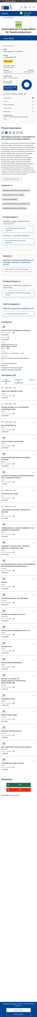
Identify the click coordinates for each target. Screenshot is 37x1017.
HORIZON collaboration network (12, 370)
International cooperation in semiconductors (16, 190)
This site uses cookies (10, 1003)
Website (5, 366)
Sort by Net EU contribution (18, 381)
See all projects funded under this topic (17, 269)
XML (19, 785)
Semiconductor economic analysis (13, 195)
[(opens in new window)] (7, 7)
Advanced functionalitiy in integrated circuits (16, 203)
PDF (19, 790)
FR (14, 132)
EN (6, 132)
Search (30, 7)
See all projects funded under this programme (15, 229)
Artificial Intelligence (8, 104)
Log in (21, 7)
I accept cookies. (18, 1010)
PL (21, 132)
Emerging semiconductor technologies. (15, 208)
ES (10, 132)
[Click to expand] (34, 388)
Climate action (7, 108)
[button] (25, 7)
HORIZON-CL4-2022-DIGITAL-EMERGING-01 (17, 308)
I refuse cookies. (18, 1014)
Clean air (5, 101)
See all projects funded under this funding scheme (17, 294)
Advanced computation (10, 199)
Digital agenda (7, 98)
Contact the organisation (10, 363)
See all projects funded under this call (16, 313)
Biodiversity (6, 111)
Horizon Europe (8, 17)
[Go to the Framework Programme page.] (18, 24)
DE (2, 132)
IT (17, 132)
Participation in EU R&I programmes (13, 368)
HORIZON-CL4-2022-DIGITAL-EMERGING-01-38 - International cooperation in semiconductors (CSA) (18, 262)
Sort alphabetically (6, 380)
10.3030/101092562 (8, 57)
